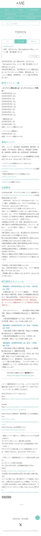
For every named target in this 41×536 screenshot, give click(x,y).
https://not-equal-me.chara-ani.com (18, 195)
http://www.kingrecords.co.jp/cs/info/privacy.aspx (20, 492)
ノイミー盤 (20, 41)
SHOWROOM (30, 18)
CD (8, 41)
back (21, 504)
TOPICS (20, 10)
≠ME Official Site (10, 14)
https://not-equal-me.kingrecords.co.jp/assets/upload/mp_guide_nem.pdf (20, 421)
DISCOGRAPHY (34, 10)
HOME (7, 10)
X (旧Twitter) (10, 18)
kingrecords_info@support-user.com (21, 471)
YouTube (31, 14)
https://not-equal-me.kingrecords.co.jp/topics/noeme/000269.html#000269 (20, 179)
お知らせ (33, 41)
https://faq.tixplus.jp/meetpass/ (13, 430)
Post (6, 497)
